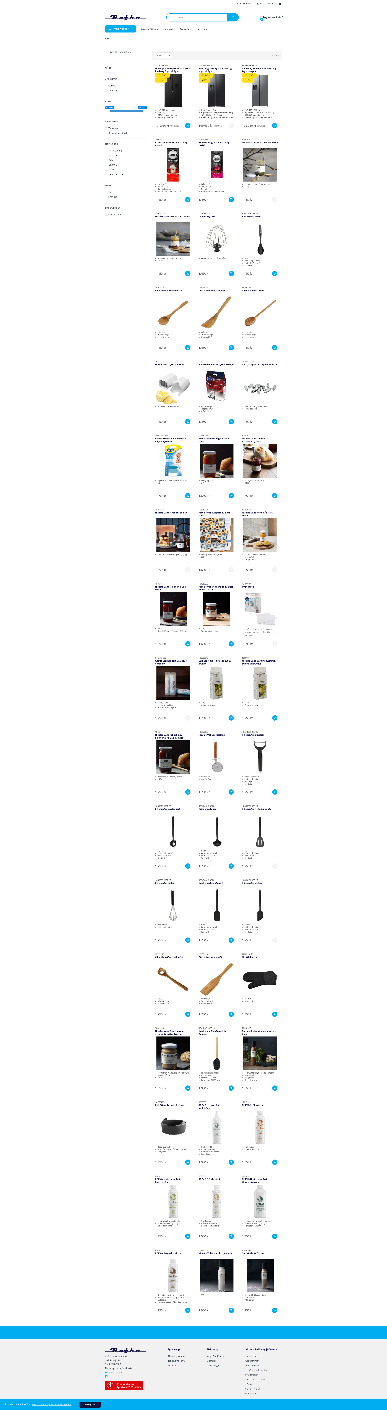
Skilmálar (172, 1365)
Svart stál (112, 196)
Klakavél (112, 160)
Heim (107, 38)
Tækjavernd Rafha (176, 1360)
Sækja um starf (252, 1388)
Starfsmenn (251, 1356)
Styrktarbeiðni (252, 1374)
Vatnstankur (114, 128)
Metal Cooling (115, 150)
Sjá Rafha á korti (115, 1372)
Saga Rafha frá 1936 (255, 1379)
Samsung (112, 90)
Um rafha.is (250, 1393)
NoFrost (112, 169)
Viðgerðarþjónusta (215, 1356)
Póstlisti (249, 1384)
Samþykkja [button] (90, 1404)
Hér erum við (245, 3)
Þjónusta (169, 29)
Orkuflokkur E (114, 214)
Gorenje (112, 85)
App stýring (113, 155)
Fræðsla (184, 29)
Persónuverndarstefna (256, 1370)
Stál (110, 192)
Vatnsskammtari (116, 174)
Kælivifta (112, 164)
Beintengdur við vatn (118, 133)
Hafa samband (266, 3)
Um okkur (202, 29)
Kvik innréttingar (150, 29)
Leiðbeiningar (213, 1365)
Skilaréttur (211, 1360)
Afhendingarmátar (176, 1356)
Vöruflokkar (121, 29)
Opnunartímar (252, 1360)
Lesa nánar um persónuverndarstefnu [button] (51, 1404)
